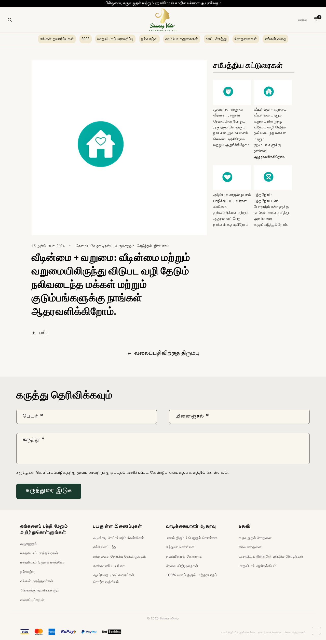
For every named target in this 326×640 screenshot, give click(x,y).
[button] (40, 333)
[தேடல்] (9, 19)
